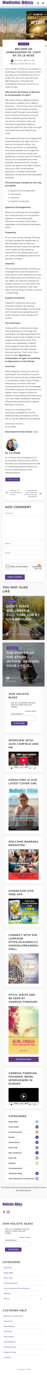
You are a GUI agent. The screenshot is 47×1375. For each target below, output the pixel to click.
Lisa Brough (14, 634)
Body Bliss (8, 1273)
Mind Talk (8, 1278)
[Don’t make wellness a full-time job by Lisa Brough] (23, 618)
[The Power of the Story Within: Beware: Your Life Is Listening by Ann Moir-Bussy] (23, 664)
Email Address (17, 714)
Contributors (9, 1342)
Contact (7, 1357)
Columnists (23, 44)
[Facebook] (4, 1212)
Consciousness (10, 1283)
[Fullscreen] (35, 768)
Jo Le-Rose (18, 60)
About (6, 1298)
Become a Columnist (13, 1316)
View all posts (12, 479)
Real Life (8, 1268)
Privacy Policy (10, 1347)
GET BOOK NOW (23, 1059)
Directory (8, 1331)
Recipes (7, 1293)
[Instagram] (8, 1212)
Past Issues (9, 1336)
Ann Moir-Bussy (16, 678)
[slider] (21, 1103)
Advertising (9, 1326)
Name (8, 543)
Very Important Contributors (17, 1288)
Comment (9, 513)
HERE (35, 432)
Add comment (18, 64)
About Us (8, 1321)
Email (7, 553)
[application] (24, 760)
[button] (24, 1097)
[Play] (12, 768)
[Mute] (30, 768)
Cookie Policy (10, 1352)
